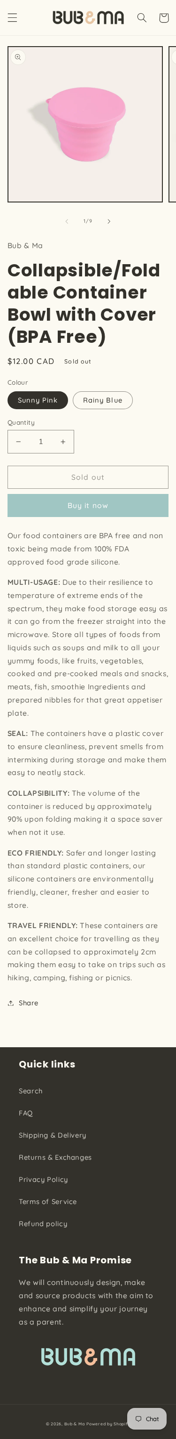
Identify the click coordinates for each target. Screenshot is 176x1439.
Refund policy (43, 1223)
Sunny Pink (38, 400)
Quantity (21, 422)
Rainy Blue (102, 400)
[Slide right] (109, 221)
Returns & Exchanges (55, 1157)
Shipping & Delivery (52, 1135)
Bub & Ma (74, 1423)
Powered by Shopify (108, 1423)
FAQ (26, 1112)
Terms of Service (48, 1201)
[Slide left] (66, 221)
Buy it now (88, 505)
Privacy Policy (43, 1179)
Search (31, 1090)
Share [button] (28, 1002)
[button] (12, 18)
